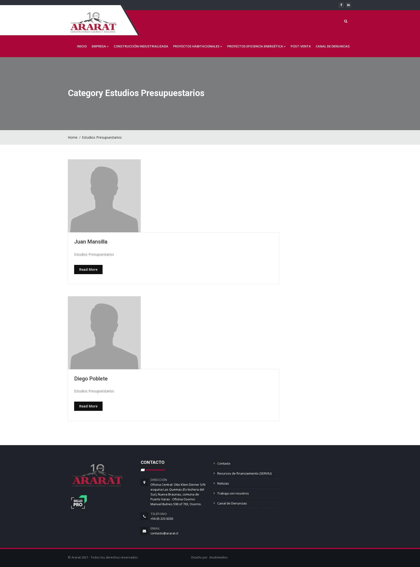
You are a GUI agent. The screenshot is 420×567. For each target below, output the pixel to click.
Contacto (223, 463)
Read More (88, 269)
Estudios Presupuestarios (102, 137)
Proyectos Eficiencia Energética (255, 46)
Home (73, 137)
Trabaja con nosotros (233, 493)
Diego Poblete (91, 379)
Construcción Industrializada (141, 46)
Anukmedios (218, 557)
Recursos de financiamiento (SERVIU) (244, 473)
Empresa (99, 46)
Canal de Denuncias (333, 46)
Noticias (223, 483)
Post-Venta (301, 46)
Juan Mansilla (90, 242)
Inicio (82, 46)
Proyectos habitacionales (196, 46)
